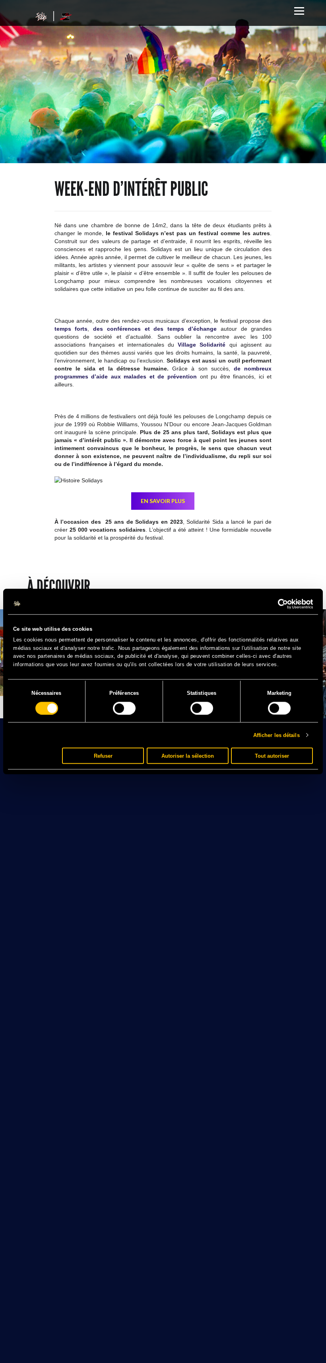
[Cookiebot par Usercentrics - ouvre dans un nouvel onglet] (278, 604)
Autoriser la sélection (187, 756)
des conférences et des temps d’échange (155, 329)
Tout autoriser (272, 756)
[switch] (124, 708)
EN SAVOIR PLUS (163, 500)
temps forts (71, 329)
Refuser (103, 756)
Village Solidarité (201, 344)
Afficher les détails (276, 735)
